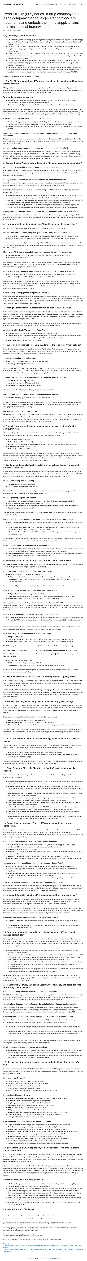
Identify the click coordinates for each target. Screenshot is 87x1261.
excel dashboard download (49, 4)
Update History (73, 4)
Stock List (63, 4)
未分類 (7, 1244)
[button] (81, 4)
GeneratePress (54, 1258)
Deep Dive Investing (13, 4)
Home (36, 4)
